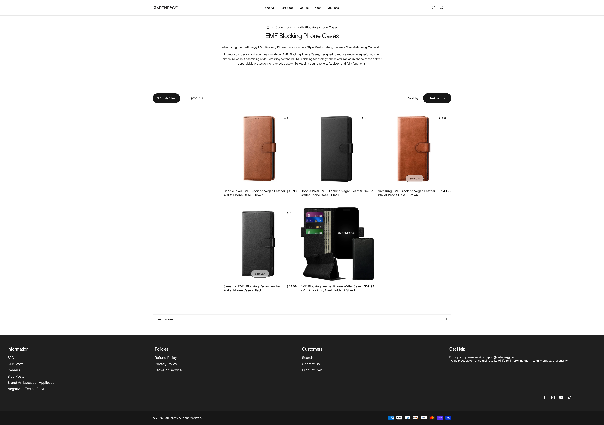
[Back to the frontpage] (268, 27)
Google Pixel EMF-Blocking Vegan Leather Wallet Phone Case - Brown (254, 193)
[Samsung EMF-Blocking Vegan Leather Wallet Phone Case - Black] (260, 244)
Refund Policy (166, 358)
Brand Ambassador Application (32, 382)
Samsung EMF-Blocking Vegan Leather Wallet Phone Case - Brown (406, 193)
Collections (283, 27)
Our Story (15, 364)
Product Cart (312, 370)
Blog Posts (16, 376)
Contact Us (311, 364)
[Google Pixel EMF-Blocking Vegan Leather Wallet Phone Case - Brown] (260, 148)
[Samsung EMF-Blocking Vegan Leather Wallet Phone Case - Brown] (414, 148)
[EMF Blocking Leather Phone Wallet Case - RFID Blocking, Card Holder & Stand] (337, 244)
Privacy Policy (166, 364)
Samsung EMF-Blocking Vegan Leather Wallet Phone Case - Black (252, 288)
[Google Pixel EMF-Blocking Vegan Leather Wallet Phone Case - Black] (337, 148)
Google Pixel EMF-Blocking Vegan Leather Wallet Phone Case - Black (331, 193)
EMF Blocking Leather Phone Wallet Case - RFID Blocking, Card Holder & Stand (331, 288)
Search (307, 358)
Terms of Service (168, 370)
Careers (14, 370)
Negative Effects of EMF (27, 389)
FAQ (11, 358)
